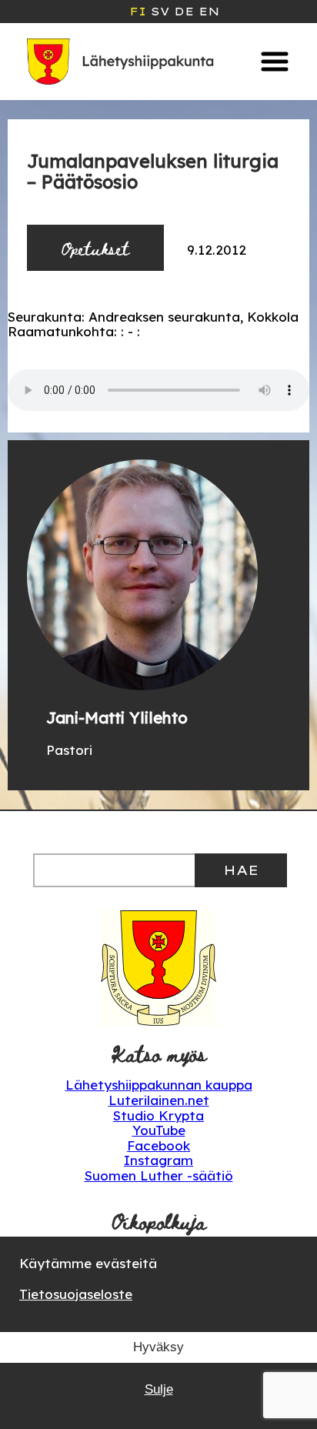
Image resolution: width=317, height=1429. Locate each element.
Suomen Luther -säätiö (159, 1175)
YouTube (158, 1130)
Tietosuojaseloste (75, 1294)
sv (160, 11)
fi (137, 11)
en (209, 11)
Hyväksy (158, 1347)
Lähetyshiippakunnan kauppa (158, 1085)
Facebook (158, 1145)
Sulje (159, 1389)
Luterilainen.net (158, 1100)
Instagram (158, 1160)
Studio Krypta (158, 1115)
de (184, 11)
